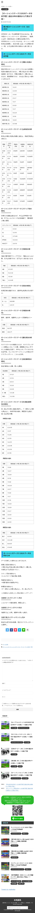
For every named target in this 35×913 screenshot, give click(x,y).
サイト (3, 696)
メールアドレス (6, 690)
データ (22, 647)
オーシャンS (6, 647)
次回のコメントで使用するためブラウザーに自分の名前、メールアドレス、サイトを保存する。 (16, 704)
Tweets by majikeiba (8, 889)
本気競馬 (17, 900)
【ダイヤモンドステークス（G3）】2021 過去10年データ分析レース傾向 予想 (22, 736)
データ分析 (5, 644)
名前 (3, 683)
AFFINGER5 (17, 910)
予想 (31, 647)
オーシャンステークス (14, 647)
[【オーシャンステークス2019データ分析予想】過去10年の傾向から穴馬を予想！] (19, 630)
